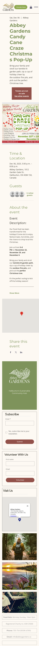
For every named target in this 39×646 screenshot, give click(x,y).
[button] (31, 7)
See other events (22, 96)
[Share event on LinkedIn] (21, 352)
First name (10, 459)
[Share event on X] (16, 352)
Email (8, 469)
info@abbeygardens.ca (22, 637)
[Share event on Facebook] (11, 352)
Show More (14, 293)
